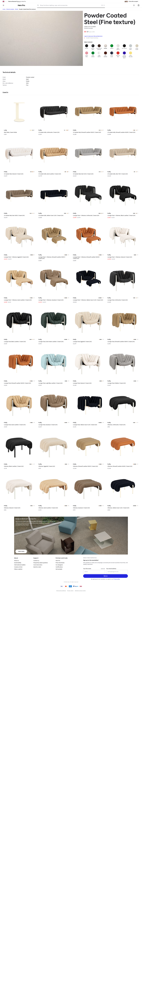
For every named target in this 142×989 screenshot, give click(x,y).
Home (4, 9)
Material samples (10, 9)
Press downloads (60, 562)
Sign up (18, 1)
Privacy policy (117, 579)
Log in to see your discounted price (93, 36)
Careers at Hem (18, 567)
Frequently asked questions (40, 562)
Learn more (21, 551)
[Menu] (3, 5)
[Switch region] (5, 1)
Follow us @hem (18, 569)
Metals (16, 9)
